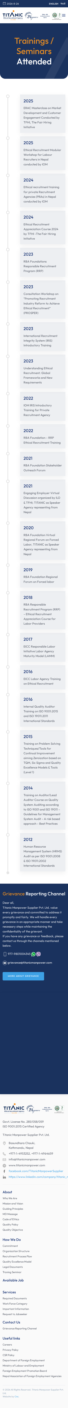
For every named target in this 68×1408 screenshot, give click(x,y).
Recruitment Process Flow (17, 1256)
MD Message (10, 1214)
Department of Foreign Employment (24, 1360)
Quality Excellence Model (17, 1261)
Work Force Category (15, 1303)
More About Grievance (23, 976)
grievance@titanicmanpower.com (30, 962)
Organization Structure (16, 1251)
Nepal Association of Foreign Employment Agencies (32, 1376)
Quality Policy (10, 1224)
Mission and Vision (13, 1203)
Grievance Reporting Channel (20, 1328)
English (53, 3)
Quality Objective (13, 1229)
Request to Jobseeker (15, 1314)
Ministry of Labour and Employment (23, 1365)
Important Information (16, 1309)
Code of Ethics (11, 1219)
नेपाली (63, 3)
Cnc (16, 1396)
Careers (7, 1344)
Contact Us (11, 1322)
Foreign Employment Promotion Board (25, 1370)
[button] (63, 15)
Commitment (10, 1246)
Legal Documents (13, 1267)
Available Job (13, 1280)
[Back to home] (32, 15)
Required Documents (15, 1298)
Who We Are (10, 1198)
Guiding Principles (13, 1208)
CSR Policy (8, 1355)
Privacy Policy (10, 1349)
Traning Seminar (12, 1272)
